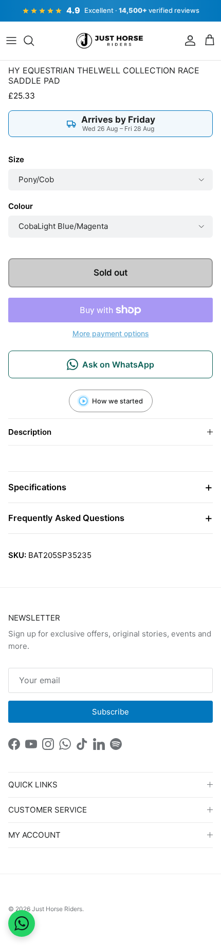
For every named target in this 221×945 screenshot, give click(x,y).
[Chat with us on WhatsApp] (21, 923)
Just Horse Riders (57, 909)
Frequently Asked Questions (66, 518)
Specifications (37, 487)
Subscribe (110, 712)
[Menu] (11, 40)
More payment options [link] (110, 334)
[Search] (34, 40)
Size (16, 159)
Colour (20, 206)
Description (29, 432)
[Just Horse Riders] (110, 41)
